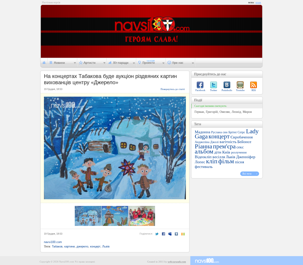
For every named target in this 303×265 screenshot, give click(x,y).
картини (69, 246)
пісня (239, 162)
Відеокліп (203, 157)
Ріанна (203, 146)
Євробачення (241, 137)
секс (240, 147)
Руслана (216, 132)
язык (258, 2)
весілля (218, 157)
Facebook (200, 90)
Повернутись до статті (173, 89)
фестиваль (203, 166)
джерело (82, 246)
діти (217, 152)
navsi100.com (53, 242)
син (225, 132)
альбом (204, 151)
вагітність (228, 141)
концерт (95, 246)
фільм (226, 161)
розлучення (238, 152)
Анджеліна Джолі (207, 142)
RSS (254, 90)
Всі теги (246, 173)
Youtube (240, 90)
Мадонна (202, 132)
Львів (106, 246)
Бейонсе (244, 141)
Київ (226, 152)
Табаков (57, 246)
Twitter (213, 90)
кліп (211, 161)
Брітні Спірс (236, 132)
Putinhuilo (227, 90)
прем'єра (224, 146)
